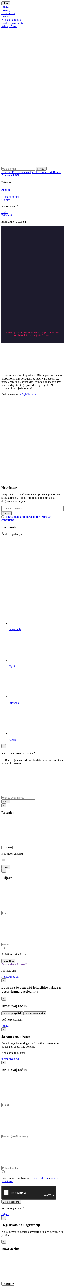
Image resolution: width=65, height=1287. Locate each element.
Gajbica (5, 199)
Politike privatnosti (12, 23)
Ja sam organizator (35, 1013)
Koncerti (6, 172)
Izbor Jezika (8, 13)
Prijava (5, 6)
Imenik (5, 16)
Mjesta (5, 189)
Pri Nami (6, 215)
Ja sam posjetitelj (12, 1013)
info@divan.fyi (10, 1058)
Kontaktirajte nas (11, 19)
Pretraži (41, 168)
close (5, 3)
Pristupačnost (9, 26)
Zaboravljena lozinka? (14, 964)
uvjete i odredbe (40, 1177)
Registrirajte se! (10, 976)
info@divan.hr (28, 394)
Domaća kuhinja (10, 196)
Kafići (4, 212)
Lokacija (6, 10)
